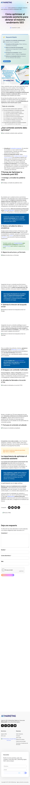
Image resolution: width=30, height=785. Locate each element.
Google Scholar (18, 243)
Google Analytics (18, 156)
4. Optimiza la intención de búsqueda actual (14, 116)
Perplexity (4, 237)
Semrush (11, 210)
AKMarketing (10, 496)
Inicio (2, 7)
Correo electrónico (6, 555)
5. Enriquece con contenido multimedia (13, 118)
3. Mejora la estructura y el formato (12, 115)
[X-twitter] (12, 725)
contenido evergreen (15, 148)
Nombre (3, 550)
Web (2, 561)
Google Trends (6, 246)
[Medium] (8, 725)
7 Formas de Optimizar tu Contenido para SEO (13, 110)
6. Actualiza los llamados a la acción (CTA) (14, 119)
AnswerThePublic (19, 360)
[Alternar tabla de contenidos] (24, 106)
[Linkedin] (15, 725)
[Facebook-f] (2, 725)
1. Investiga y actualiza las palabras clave (13, 112)
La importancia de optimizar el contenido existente (14, 122)
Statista (11, 235)
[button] (27, 2)
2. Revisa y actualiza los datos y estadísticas (14, 113)
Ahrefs (6, 210)
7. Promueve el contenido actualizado (13, 121)
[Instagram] (5, 725)
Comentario (4, 533)
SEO (6, 7)
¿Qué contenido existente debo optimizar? (12, 108)
